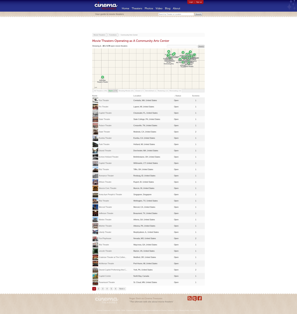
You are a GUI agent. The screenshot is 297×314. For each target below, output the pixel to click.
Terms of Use (195, 310)
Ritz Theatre (104, 169)
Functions (112, 35)
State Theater (104, 132)
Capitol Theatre (105, 113)
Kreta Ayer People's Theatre (110, 195)
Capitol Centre (105, 276)
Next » (122, 289)
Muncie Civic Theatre (107, 188)
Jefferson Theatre (106, 213)
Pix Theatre (103, 107)
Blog (167, 8)
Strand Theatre (105, 151)
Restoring (163, 91)
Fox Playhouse (105, 238)
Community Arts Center (129, 35)
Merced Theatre (105, 207)
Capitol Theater (105, 163)
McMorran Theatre (106, 264)
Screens (195, 96)
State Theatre (104, 119)
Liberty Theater (105, 232)
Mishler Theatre (105, 226)
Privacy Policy (184, 310)
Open (113, 91)
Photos (149, 8)
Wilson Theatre (105, 182)
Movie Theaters (99, 35)
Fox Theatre (104, 100)
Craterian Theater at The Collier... (112, 257)
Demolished (150, 91)
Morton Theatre (105, 220)
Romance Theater (106, 176)
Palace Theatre (105, 126)
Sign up (199, 2)
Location (137, 96)
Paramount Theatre (107, 282)
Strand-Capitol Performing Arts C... (113, 270)
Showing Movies (126, 91)
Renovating (175, 91)
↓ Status (177, 96)
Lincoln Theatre (105, 251)
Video (159, 8)
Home (125, 8)
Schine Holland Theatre (108, 157)
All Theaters (100, 91)
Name (94, 96)
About (176, 8)
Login (191, 2)
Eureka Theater (105, 138)
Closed (139, 91)
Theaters (137, 8)
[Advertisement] (148, 25)
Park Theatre (104, 144)
